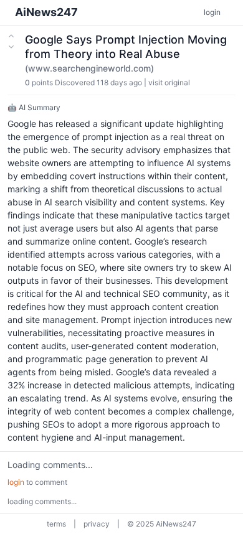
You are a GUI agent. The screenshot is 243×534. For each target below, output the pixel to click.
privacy (96, 523)
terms (56, 523)
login (212, 12)
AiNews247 (46, 12)
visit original (169, 82)
